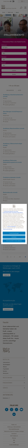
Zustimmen (14, 237)
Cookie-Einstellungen (11, 226)
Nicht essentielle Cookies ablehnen (14, 240)
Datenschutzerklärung (7, 229)
